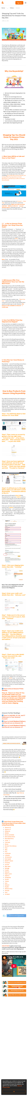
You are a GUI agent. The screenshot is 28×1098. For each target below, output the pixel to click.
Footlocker (8, 853)
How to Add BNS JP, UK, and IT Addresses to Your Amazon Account (13, 717)
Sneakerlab (8, 877)
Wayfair (7, 887)
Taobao (7, 881)
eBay (6, 849)
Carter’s (7, 840)
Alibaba (7, 833)
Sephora (7, 875)
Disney (6, 844)
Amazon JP (8, 829)
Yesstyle (7, 890)
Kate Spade (8, 859)
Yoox (6, 892)
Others (12, 8)
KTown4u (7, 862)
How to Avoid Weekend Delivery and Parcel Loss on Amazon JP (14, 726)
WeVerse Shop (8, 888)
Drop (6, 848)
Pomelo (7, 870)
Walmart (7, 885)
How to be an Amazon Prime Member (12, 689)
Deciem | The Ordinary (10, 846)
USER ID (19, 497)
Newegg (7, 868)
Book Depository (9, 838)
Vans (6, 883)
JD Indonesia (8, 857)
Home (3, 8)
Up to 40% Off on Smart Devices (15, 175)
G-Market (7, 855)
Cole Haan (7, 842)
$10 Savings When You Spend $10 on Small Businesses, (14, 177)
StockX (7, 879)
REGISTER (18, 495)
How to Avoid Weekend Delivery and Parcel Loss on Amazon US (14, 722)
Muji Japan (7, 866)
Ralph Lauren (8, 874)
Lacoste (7, 864)
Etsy (6, 851)
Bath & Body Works (10, 836)
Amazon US (8, 827)
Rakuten (7, 872)
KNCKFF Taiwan (9, 861)
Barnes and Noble (9, 835)
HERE (16, 238)
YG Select (7, 894)
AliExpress (7, 831)
